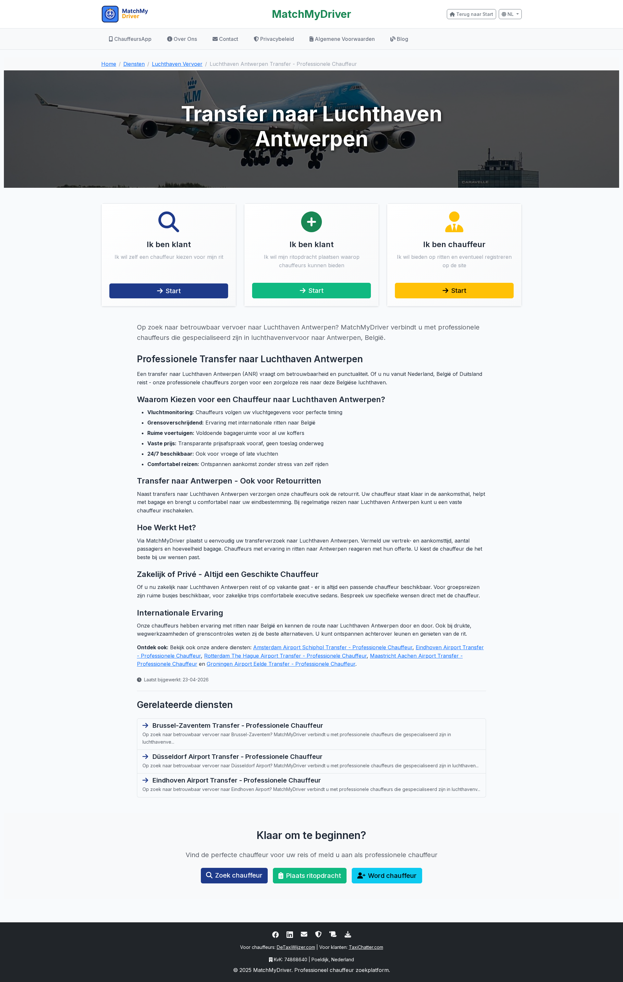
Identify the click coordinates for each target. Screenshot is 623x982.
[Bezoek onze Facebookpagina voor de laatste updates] (275, 934)
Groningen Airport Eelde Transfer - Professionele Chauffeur (281, 664)
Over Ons (185, 39)
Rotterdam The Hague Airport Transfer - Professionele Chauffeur (285, 656)
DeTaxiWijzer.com (296, 947)
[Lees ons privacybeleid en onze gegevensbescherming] (318, 934)
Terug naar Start (474, 14)
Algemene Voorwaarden (345, 39)
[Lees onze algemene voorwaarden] (333, 934)
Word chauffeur (392, 876)
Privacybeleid (277, 39)
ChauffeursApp (133, 39)
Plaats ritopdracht (313, 876)
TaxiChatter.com (366, 947)
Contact (228, 39)
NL (510, 14)
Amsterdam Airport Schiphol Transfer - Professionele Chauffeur (332, 647)
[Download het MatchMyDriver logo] (348, 934)
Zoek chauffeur (239, 875)
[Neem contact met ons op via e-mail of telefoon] (304, 934)
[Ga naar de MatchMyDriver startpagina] (168, 14)
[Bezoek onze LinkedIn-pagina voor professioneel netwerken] (290, 934)
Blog (402, 39)
